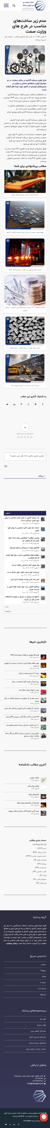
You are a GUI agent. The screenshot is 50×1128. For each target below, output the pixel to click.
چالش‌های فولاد (33, 794)
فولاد (44, 875)
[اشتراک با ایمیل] (7, 404)
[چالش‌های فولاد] (43, 796)
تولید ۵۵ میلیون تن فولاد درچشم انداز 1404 (24, 655)
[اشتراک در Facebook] (42, 404)
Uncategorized (38, 845)
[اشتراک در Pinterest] (21, 404)
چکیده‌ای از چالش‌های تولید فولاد (28, 803)
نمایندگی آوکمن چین (38, 1031)
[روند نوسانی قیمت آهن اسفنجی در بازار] (43, 684)
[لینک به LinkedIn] (14, 1124)
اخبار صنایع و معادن (21, 37)
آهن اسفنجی (41, 872)
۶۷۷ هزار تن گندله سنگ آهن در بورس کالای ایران (22, 717)
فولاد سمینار (41, 1025)
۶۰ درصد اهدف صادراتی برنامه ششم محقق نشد (22, 725)
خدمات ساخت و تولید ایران (36, 1049)
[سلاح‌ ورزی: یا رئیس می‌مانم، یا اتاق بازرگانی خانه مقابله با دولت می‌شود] (43, 735)
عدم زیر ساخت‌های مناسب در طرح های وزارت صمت (29, 26)
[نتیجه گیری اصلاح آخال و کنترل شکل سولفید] (43, 813)
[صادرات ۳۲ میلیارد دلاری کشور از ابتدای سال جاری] (43, 710)
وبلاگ (44, 977)
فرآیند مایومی (34, 778)
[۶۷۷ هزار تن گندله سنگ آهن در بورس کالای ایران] (43, 719)
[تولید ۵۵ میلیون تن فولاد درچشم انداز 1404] (43, 657)
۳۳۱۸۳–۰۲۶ (39, 1078)
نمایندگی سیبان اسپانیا (37, 1043)
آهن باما (43, 1019)
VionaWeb (27, 1121)
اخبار (30, 37)
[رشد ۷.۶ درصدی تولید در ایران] (43, 675)
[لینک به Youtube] (6, 1124)
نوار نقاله (43, 883)
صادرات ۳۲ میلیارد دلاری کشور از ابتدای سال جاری (21, 708)
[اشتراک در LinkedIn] (14, 404)
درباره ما (43, 982)
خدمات (43, 965)
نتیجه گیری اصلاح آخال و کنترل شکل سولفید (23, 811)
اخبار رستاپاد (42, 852)
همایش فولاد (41, 860)
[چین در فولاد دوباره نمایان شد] (43, 692)
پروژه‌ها (43, 864)
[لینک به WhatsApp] (10, 1124)
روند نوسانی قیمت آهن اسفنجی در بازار (25, 682)
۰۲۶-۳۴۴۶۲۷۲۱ (37, 1081)
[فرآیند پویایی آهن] (43, 788)
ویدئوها (43, 995)
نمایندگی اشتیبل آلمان (37, 1037)
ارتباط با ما (42, 988)
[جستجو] (13, 5)
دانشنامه (43, 868)
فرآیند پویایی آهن (33, 786)
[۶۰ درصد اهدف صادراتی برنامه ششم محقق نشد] (43, 727)
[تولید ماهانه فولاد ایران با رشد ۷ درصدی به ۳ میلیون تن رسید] (43, 665)
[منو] (7, 5)
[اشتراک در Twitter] (35, 404)
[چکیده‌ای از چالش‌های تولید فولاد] (43, 805)
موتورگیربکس (41, 879)
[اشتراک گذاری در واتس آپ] (28, 404)
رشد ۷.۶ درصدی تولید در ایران (29, 673)
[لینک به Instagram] (18, 1124)
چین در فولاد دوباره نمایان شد (29, 690)
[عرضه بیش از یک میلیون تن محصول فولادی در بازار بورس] (43, 700)
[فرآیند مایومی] (43, 780)
